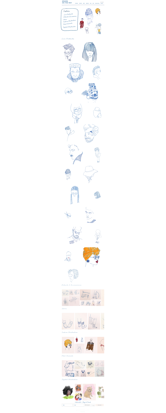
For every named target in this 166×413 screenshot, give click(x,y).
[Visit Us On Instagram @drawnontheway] (100, 2)
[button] (102, 3)
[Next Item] (102, 297)
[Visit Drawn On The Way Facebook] (101, 2)
